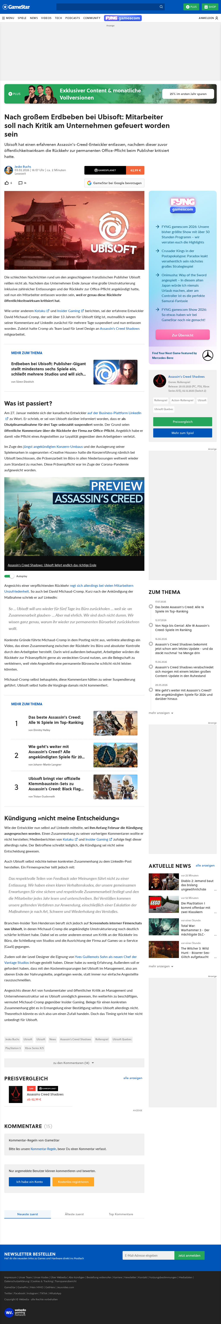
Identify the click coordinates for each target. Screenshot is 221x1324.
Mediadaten (185, 1277)
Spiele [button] (22, 18)
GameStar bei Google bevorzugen (117, 183)
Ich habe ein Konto (29, 1182)
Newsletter (130, 1277)
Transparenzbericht (65, 1281)
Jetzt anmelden (189, 1255)
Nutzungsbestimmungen (163, 1277)
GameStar (10, 1287)
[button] (8, 18)
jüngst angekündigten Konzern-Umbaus (53, 446)
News (52, 1039)
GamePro (22, 1287)
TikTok (43, 1293)
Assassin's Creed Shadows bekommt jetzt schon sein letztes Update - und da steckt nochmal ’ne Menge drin (184, 648)
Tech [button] (58, 18)
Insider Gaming (68, 310)
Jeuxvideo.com (65, 1287)
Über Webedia (59, 1277)
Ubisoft (28, 1039)
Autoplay (21, 576)
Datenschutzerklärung (16, 1281)
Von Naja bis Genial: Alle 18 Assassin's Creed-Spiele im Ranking (182, 627)
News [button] (34, 18)
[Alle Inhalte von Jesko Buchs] (8, 170)
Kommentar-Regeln (43, 1149)
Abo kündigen (77, 1277)
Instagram (32, 1293)
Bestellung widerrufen (99, 1277)
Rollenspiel (101, 1039)
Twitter (8, 1293)
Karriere (117, 1277)
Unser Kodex (41, 1277)
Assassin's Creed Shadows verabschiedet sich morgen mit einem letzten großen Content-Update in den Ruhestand (184, 671)
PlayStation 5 (13, 1048)
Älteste (74, 1214)
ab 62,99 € (34, 1099)
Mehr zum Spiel (183, 433)
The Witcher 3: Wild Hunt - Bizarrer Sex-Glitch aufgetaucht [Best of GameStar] (195, 954)
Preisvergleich (26, 1078)
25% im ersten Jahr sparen (188, 94)
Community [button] (91, 18)
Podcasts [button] (72, 18)
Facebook (19, 1293)
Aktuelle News (170, 866)
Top (121, 1214)
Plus (193, 7)
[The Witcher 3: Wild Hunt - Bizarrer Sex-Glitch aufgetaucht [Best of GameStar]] (164, 949)
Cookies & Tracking (42, 1281)
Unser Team (25, 1277)
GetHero (50, 1287)
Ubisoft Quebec (122, 1039)
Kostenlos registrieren (73, 1182)
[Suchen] (161, 6)
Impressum (10, 1277)
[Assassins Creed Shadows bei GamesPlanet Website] (15, 1095)
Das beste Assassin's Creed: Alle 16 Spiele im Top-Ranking (179, 609)
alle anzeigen (132, 1078)
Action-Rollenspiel (182, 400)
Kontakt (142, 1277)
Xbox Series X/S (34, 1048)
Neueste (27, 1214)
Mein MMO (36, 1287)
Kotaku (40, 310)
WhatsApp (55, 1293)
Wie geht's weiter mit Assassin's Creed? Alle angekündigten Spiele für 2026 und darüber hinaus (184, 694)
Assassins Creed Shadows (45, 1094)
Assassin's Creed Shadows (120, 328)
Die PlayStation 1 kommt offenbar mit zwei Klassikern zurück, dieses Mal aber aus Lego (195, 912)
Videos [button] (46, 18)
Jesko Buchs (23, 167)
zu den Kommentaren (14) (71, 1063)
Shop (212, 7)
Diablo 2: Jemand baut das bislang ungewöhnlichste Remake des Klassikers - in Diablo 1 (197, 889)
